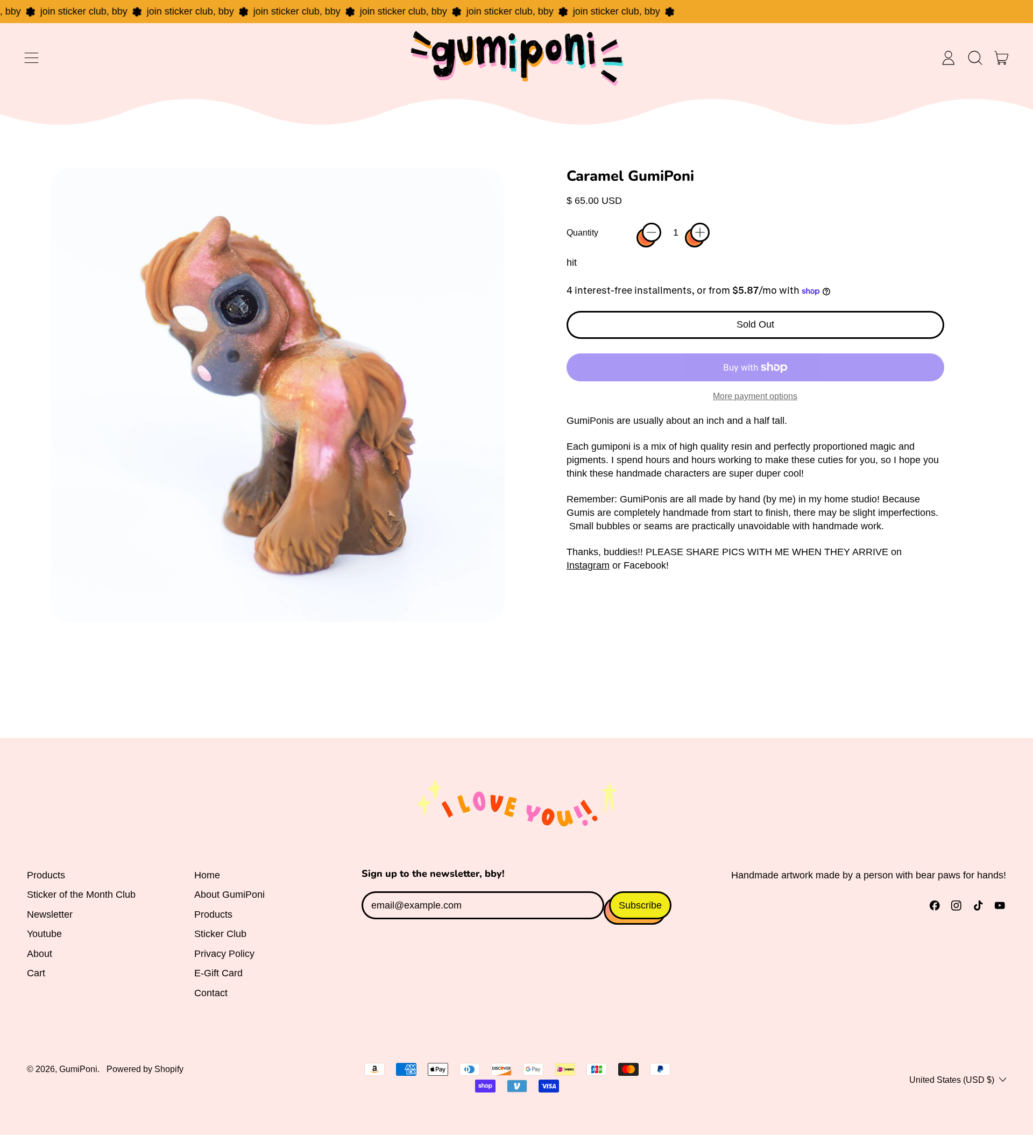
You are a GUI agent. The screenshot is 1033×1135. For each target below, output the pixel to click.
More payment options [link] (755, 396)
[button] (974, 58)
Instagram (588, 565)
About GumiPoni (229, 894)
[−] (651, 232)
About (39, 953)
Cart (36, 973)
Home (207, 875)
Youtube (44, 933)
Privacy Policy (224, 953)
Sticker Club (220, 933)
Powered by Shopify (145, 1069)
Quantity (582, 232)
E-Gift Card (218, 973)
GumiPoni (78, 1069)
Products (46, 875)
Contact (211, 993)
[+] (700, 232)
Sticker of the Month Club (81, 894)
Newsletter (50, 914)
